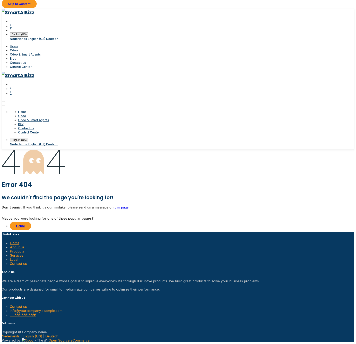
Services (16, 255)
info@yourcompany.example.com (36, 311)
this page (122, 207)
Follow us (8, 323)
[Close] (3, 105)
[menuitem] (19, 39)
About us (17, 247)
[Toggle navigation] (3, 101)
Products (17, 251)
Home (20, 226)
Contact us (18, 264)
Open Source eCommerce (69, 340)
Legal (14, 259)
